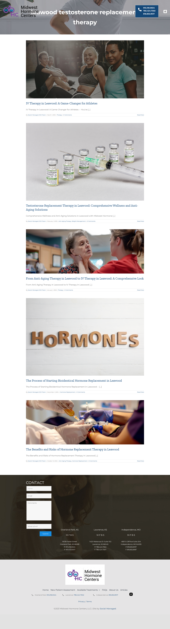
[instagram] (165, 11)
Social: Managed (108, 608)
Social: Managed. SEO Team (37, 115)
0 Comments (67, 115)
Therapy (59, 115)
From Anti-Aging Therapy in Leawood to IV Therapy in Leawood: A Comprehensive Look (85, 278)
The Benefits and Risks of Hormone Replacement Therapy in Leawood (72, 449)
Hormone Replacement (67, 392)
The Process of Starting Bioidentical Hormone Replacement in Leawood (74, 380)
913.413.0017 (70, 550)
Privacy (81, 601)
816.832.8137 (149, 14)
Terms (89, 601)
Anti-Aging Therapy (65, 221)
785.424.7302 (149, 11)
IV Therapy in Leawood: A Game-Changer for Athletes (61, 103)
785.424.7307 (101, 550)
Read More (140, 115)
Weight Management (79, 221)
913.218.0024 (149, 8)
